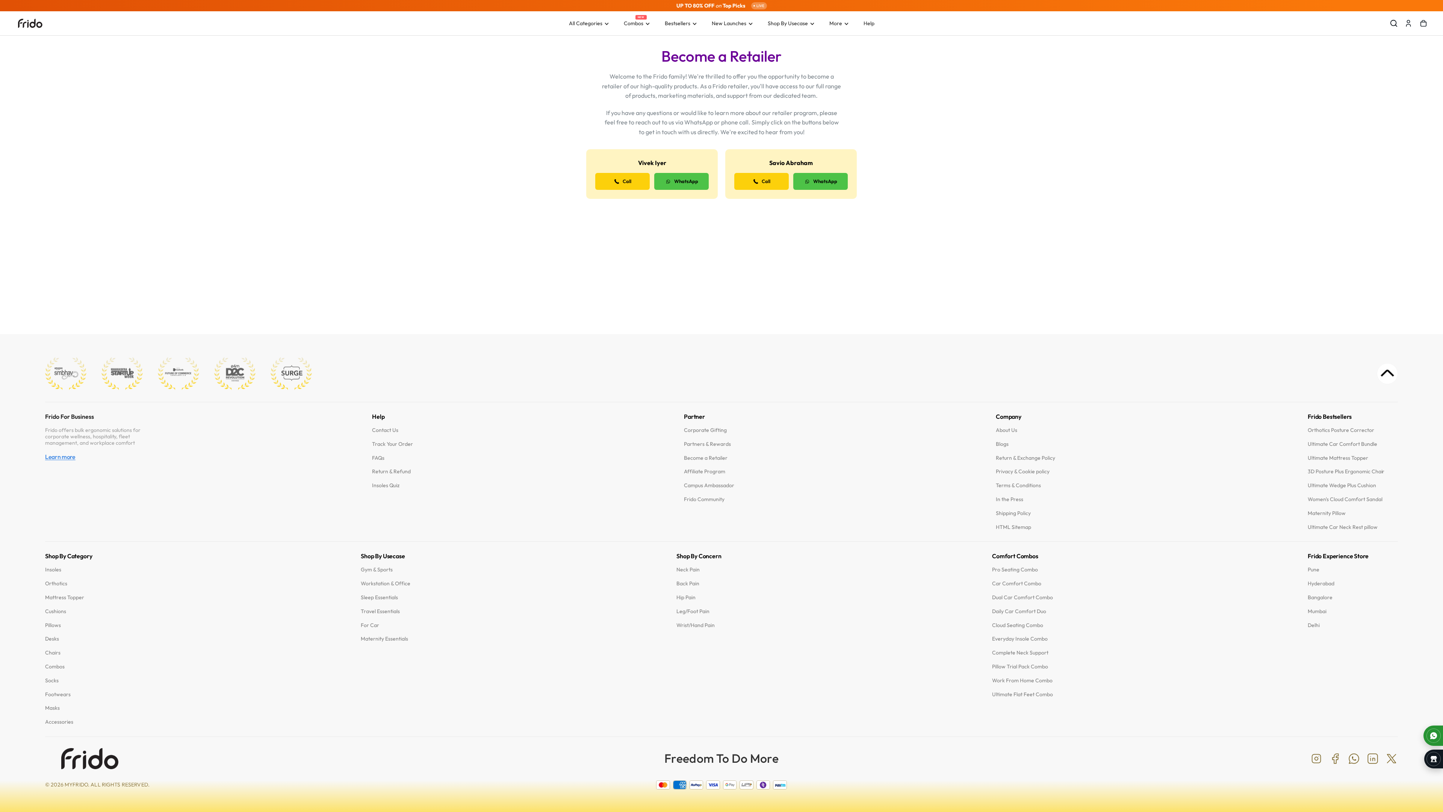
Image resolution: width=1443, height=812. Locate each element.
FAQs (378, 458)
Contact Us (385, 430)
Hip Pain (686, 597)
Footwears (58, 694)
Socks (52, 680)
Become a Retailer (706, 458)
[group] (721, 5)
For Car (370, 625)
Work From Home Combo (1022, 680)
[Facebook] (1335, 758)
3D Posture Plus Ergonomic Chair (1346, 472)
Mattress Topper (64, 597)
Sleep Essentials (379, 597)
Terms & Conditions (1018, 486)
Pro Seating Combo (1015, 570)
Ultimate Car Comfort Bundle (1342, 444)
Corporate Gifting (705, 430)
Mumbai (1317, 611)
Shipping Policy (1013, 513)
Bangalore (1320, 597)
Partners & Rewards (707, 444)
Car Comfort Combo (1016, 584)
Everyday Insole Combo (1020, 639)
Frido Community (704, 499)
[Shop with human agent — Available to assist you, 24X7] (1433, 736)
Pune (1313, 570)
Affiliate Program (704, 472)
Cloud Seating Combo (1017, 625)
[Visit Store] (1433, 759)
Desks (52, 639)
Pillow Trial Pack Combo (1020, 667)
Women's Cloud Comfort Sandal (1345, 499)
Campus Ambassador (709, 486)
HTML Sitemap (1013, 527)
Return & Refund (391, 472)
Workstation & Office (385, 584)
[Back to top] (1387, 373)
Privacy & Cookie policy (1023, 472)
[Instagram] (1316, 758)
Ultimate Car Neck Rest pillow (1343, 527)
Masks (52, 708)
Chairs (53, 653)
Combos (55, 667)
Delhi (1314, 625)
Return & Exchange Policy (1025, 458)
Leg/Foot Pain (692, 611)
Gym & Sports (377, 570)
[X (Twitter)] (1391, 758)
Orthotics (56, 584)
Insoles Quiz (385, 486)
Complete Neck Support (1020, 653)
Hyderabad (1321, 584)
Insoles (53, 570)
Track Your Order (392, 444)
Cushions (55, 611)
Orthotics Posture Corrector (1341, 430)
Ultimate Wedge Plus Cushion (1342, 486)
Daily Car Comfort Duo (1019, 611)
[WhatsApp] (1354, 758)
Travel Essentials (380, 611)
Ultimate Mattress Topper (1338, 458)
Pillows (53, 625)
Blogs (1002, 444)
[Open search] (1394, 23)
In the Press (1009, 499)
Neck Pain (688, 570)
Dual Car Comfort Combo (1022, 597)
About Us (1006, 430)
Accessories (59, 722)
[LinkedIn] (1372, 758)
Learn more (60, 457)
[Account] (1408, 23)
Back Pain (687, 584)
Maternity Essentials (384, 639)
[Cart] (1423, 23)
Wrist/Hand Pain (695, 625)
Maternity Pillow (1327, 513)
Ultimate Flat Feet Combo (1022, 694)
